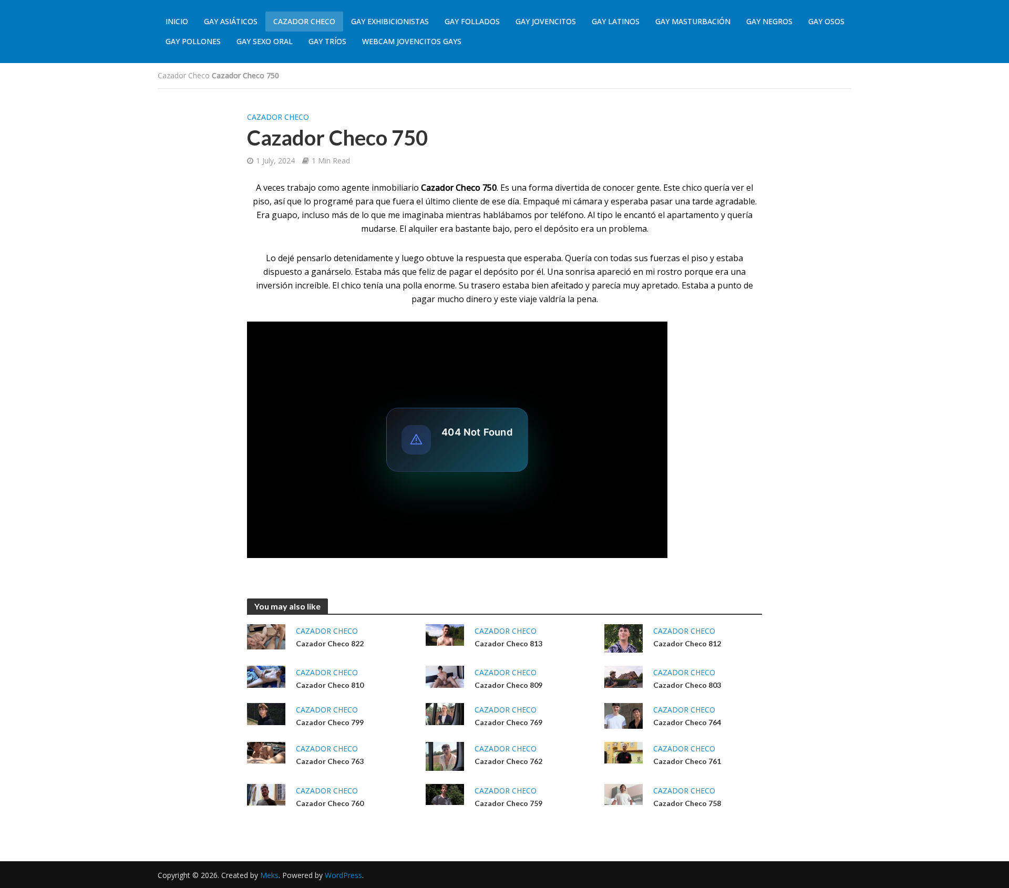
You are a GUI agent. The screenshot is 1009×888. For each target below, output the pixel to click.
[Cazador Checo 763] (266, 752)
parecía (606, 285)
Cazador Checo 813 (508, 643)
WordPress (343, 875)
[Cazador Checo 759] (445, 793)
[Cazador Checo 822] (266, 636)
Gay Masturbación (692, 21)
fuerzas (665, 258)
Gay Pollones (193, 41)
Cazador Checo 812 (687, 643)
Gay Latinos (616, 21)
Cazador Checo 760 (330, 803)
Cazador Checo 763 (330, 761)
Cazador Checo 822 (330, 643)
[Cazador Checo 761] (623, 751)
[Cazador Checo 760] (266, 793)
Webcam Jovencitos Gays (411, 41)
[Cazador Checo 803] (623, 676)
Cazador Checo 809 (508, 684)
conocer (618, 187)
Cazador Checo (304, 21)
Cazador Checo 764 (687, 722)
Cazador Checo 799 (330, 722)
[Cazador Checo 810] (266, 676)
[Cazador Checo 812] (623, 637)
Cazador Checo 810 (330, 684)
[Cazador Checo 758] (623, 793)
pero (523, 228)
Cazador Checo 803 (687, 684)
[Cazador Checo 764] (623, 715)
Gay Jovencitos (546, 21)
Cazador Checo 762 (508, 761)
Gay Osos (826, 21)
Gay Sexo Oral (264, 41)
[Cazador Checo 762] (445, 755)
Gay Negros (769, 21)
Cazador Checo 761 (687, 761)
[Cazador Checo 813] (445, 634)
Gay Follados (472, 21)
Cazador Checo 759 (508, 803)
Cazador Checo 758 (687, 803)
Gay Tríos (327, 41)
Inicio (177, 21)
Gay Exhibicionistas (390, 21)
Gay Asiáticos (231, 21)
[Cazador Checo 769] (445, 713)
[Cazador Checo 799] (266, 713)
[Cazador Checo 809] (445, 676)
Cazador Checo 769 (508, 722)
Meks (269, 875)
